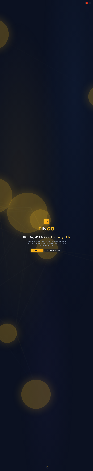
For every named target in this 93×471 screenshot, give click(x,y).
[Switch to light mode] (90, 3)
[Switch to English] (86, 3)
